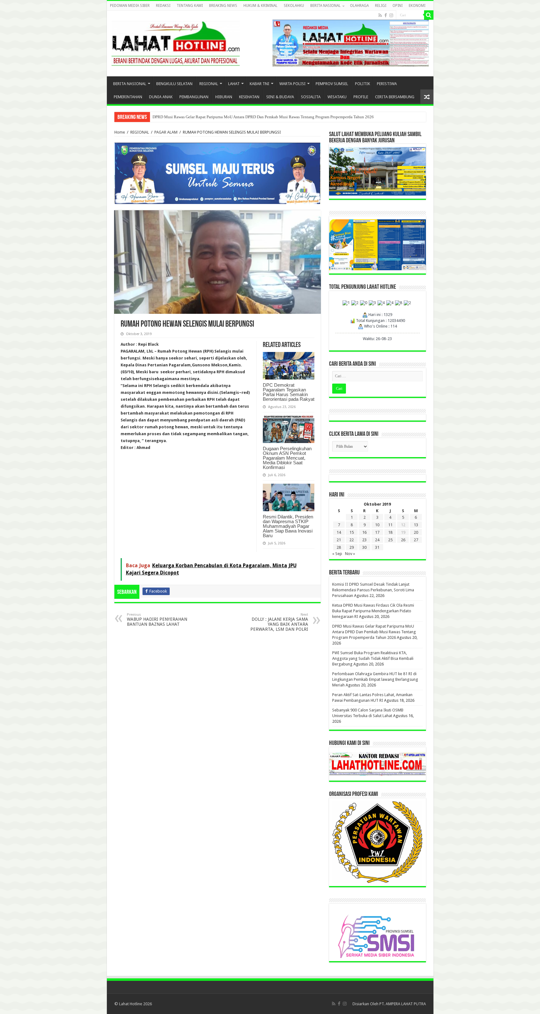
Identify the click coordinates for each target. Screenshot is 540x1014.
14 (339, 532)
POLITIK (362, 83)
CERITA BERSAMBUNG (394, 96)
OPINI (397, 5)
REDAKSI (163, 5)
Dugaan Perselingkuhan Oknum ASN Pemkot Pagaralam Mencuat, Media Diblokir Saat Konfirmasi (287, 458)
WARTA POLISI (292, 83)
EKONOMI (417, 5)
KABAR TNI (259, 83)
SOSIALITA (311, 96)
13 (416, 524)
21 (339, 540)
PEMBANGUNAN (193, 96)
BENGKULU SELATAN (174, 83)
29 (351, 547)
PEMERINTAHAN (128, 96)
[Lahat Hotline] (176, 42)
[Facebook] (386, 15)
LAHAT (234, 83)
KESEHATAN (249, 96)
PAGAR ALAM (166, 132)
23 (364, 540)
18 (390, 532)
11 (390, 524)
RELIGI (380, 5)
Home (119, 132)
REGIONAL (208, 83)
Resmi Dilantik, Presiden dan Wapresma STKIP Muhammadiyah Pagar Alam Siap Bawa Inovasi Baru (288, 526)
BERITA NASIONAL (325, 5)
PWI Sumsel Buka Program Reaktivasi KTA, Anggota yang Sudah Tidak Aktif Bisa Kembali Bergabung (372, 658)
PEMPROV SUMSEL (332, 83)
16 (364, 532)
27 (416, 540)
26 (403, 540)
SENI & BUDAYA (280, 96)
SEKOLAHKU (294, 5)
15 (351, 532)
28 (339, 547)
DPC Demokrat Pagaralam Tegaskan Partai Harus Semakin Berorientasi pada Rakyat (288, 392)
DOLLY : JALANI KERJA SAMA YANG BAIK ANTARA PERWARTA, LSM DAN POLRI (279, 622)
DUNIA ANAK (160, 96)
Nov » (350, 553)
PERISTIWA (387, 83)
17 (377, 532)
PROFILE (360, 96)
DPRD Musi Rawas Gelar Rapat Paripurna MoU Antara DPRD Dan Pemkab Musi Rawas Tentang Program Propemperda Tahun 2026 (263, 117)
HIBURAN (223, 96)
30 (364, 547)
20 (416, 532)
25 (390, 540)
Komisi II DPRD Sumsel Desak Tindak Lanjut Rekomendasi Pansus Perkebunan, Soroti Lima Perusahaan (373, 590)
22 (351, 540)
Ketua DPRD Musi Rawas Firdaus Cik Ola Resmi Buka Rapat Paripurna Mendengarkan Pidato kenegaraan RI (373, 611)
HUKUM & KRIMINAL (260, 5)
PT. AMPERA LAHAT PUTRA (402, 1003)
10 (377, 524)
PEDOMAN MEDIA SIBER (130, 5)
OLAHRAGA (359, 5)
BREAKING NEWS (223, 5)
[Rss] (380, 15)
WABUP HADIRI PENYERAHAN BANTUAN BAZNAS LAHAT (157, 620)
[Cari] (428, 15)
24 (377, 540)
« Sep (337, 553)
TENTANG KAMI (190, 5)
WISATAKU (337, 96)
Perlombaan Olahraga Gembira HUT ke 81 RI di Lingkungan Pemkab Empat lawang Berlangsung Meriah (375, 679)
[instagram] (391, 15)
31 (377, 547)
